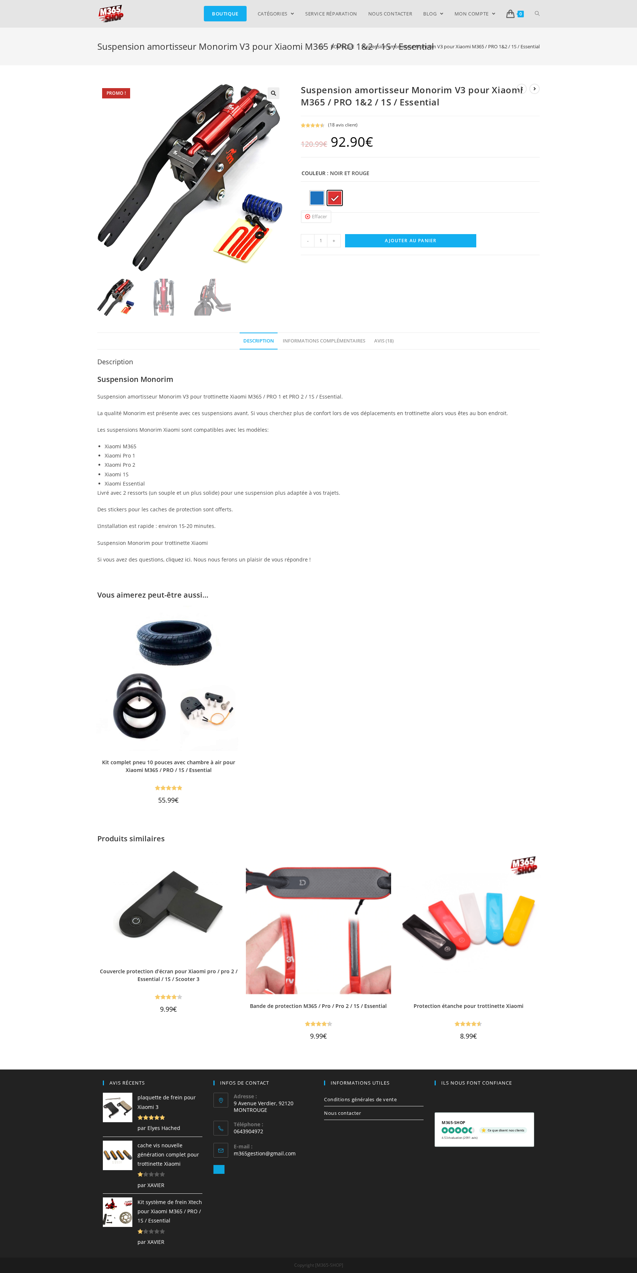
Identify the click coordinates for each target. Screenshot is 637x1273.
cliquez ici (178, 559)
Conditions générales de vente (360, 1099)
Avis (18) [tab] (384, 341)
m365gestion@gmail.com (265, 1153)
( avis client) (343, 125)
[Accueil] (321, 46)
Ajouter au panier (410, 240)
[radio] (317, 198)
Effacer (319, 216)
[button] (273, 93)
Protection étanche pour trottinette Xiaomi (468, 1005)
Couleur (314, 173)
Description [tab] (258, 341)
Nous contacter (342, 1113)
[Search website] (537, 13)
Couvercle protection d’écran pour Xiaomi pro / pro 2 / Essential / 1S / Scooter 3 (168, 975)
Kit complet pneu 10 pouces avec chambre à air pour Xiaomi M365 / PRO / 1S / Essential (168, 766)
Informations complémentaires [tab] (324, 341)
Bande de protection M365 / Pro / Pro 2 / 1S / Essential (318, 1005)
